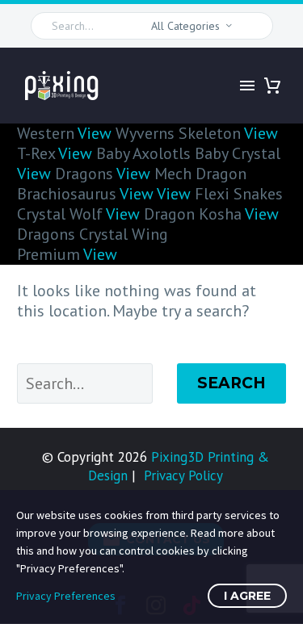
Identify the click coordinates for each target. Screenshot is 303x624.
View (95, 133)
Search (231, 383)
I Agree (247, 595)
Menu (247, 85)
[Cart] (272, 85)
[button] (253, 26)
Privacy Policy (183, 475)
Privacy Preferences (66, 595)
